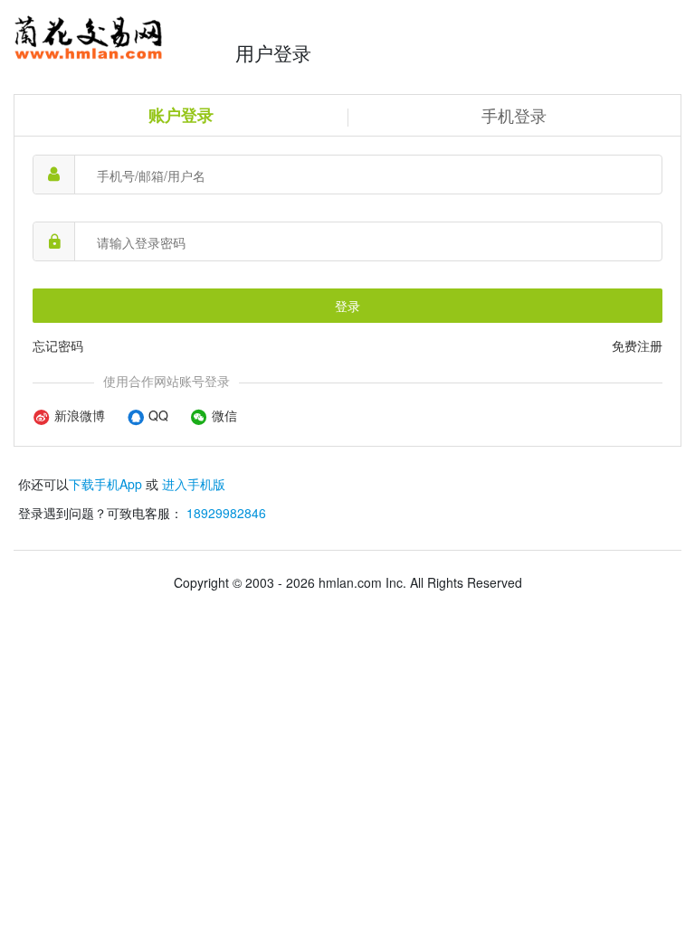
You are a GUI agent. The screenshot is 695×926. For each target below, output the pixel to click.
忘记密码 (58, 345)
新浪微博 (78, 415)
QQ (156, 415)
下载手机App (105, 484)
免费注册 (637, 345)
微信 (222, 415)
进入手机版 (193, 484)
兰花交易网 (120, 38)
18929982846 (226, 513)
